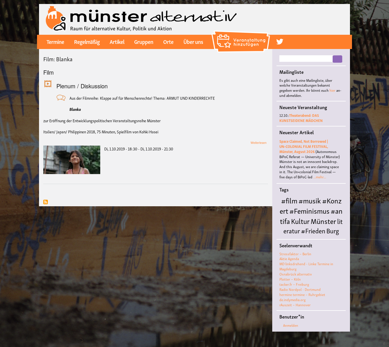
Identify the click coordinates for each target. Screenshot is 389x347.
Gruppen (143, 41)
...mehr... (319, 177)
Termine (55, 41)
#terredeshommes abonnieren (45, 202)
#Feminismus (309, 210)
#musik (309, 200)
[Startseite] (141, 19)
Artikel (117, 41)
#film (289, 200)
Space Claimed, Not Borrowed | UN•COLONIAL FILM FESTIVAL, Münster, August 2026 (303, 146)
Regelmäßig (87, 41)
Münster (323, 220)
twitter (279, 41)
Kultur (300, 220)
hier (332, 90)
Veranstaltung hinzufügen (241, 32)
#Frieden (313, 230)
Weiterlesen (259, 142)
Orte (168, 41)
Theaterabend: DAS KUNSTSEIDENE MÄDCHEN (301, 117)
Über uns (193, 41)
